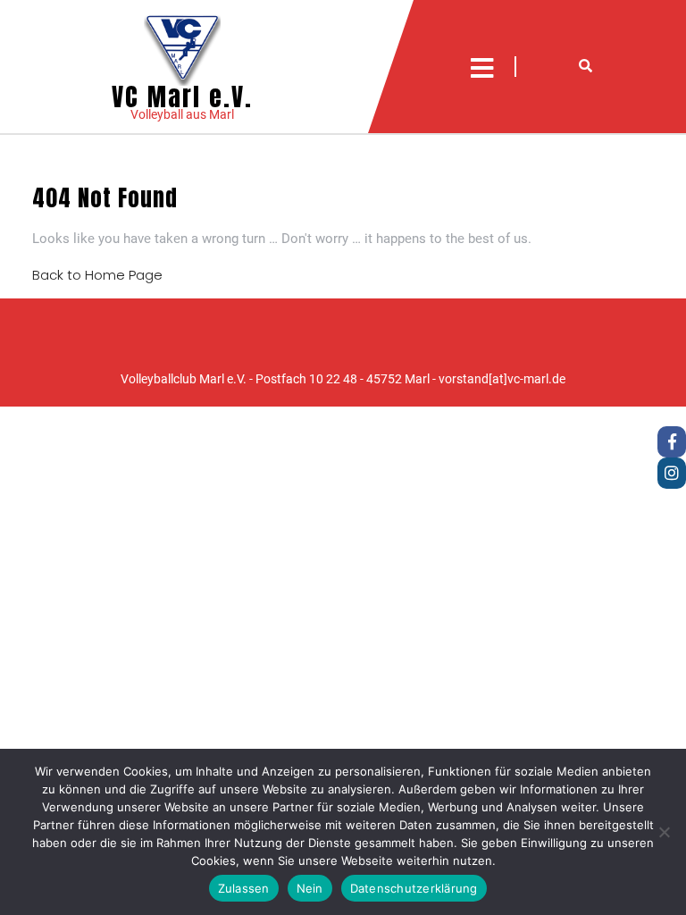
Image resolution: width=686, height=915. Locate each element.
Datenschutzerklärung (414, 888)
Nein (310, 888)
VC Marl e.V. (182, 96)
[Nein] (664, 832)
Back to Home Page (97, 274)
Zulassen (244, 888)
